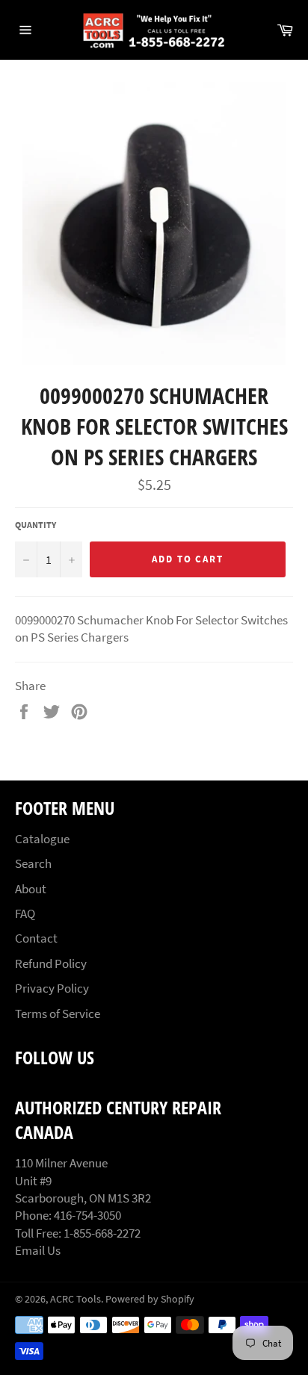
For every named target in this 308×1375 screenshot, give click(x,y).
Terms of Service (57, 1013)
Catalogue (42, 839)
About (30, 889)
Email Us (38, 1250)
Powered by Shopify (149, 1299)
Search (33, 863)
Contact (36, 938)
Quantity (35, 524)
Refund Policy (51, 963)
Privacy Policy (52, 988)
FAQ (25, 913)
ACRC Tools (75, 1299)
